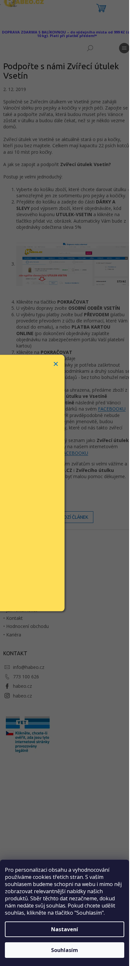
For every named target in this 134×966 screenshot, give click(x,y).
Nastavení (64, 929)
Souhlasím (64, 950)
